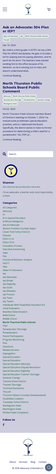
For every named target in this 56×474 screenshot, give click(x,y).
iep (22, 36)
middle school (10, 318)
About (13, 461)
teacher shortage (12, 384)
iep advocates (10, 277)
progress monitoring (13, 339)
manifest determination (15, 311)
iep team (7, 297)
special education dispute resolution (22, 367)
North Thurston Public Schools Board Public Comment (22, 87)
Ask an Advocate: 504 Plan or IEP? (26, 29)
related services (11, 349)
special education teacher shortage (21, 374)
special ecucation (11, 357)
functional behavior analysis (17, 259)
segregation (9, 353)
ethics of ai (8, 242)
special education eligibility (16, 370)
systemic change (44, 100)
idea (5, 266)
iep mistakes (9, 290)
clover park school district (16, 231)
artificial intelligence (13, 221)
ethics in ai (8, 238)
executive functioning (14, 249)
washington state (12, 408)
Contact (42, 461)
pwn (5, 343)
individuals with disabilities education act (24, 304)
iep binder (8, 280)
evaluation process (12, 245)
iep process (9, 294)
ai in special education (14, 218)
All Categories (10, 207)
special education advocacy (16, 363)
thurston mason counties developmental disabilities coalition (24, 397)
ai (4, 214)
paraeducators (29, 100)
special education (11, 360)
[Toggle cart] (49, 9)
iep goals (7, 287)
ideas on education (11, 36)
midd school (9, 315)
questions (8, 346)
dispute (7, 235)
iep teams (8, 301)
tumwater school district (16, 402)
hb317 (6, 263)
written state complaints (15, 412)
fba (4, 256)
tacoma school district (14, 381)
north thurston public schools (36, 36)
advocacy (7, 96)
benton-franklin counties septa (19, 228)
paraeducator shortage (12, 100)
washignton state (10, 104)
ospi (5, 325)
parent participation (13, 336)
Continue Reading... (12, 75)
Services (23, 461)
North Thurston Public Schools (18, 113)
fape (5, 252)
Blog (33, 461)
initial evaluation (11, 308)
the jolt (6, 40)
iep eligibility (9, 283)
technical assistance (13, 388)
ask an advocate (11, 224)
